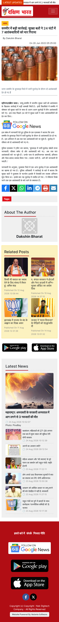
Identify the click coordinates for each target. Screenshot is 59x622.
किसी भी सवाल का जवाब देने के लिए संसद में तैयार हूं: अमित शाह (15, 282)
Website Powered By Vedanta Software (29, 614)
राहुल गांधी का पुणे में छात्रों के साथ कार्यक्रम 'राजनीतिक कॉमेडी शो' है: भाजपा (36, 504)
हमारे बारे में (19, 533)
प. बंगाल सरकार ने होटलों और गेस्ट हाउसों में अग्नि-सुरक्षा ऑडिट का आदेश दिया (42, 284)
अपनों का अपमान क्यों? (31, 446)
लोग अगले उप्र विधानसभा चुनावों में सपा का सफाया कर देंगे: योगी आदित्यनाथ (37, 476)
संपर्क (29, 533)
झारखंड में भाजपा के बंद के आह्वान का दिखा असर (16, 321)
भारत (5, 23)
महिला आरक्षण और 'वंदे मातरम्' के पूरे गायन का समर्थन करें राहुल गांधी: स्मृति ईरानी (37, 462)
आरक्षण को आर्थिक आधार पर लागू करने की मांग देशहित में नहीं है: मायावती (37, 489)
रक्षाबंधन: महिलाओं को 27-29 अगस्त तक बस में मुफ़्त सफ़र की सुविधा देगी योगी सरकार (37, 434)
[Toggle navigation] (53, 11)
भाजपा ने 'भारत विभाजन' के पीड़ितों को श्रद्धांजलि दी (42, 323)
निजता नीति (39, 533)
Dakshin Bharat (14, 38)
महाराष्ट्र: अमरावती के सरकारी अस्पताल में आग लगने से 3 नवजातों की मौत (27, 414)
